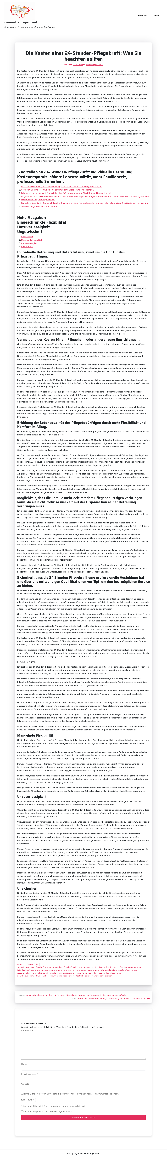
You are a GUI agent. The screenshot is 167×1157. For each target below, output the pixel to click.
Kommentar (27, 1030)
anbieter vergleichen (82, 967)
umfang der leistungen (102, 976)
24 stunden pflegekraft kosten (38, 967)
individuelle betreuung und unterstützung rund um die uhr (42, 970)
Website (25, 1084)
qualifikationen (69, 973)
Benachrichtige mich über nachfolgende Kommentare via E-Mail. (54, 1106)
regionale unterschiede (86, 973)
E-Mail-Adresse (29, 1074)
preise (59, 973)
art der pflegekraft (100, 967)
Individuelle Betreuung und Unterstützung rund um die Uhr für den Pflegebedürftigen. (61, 186)
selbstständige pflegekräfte (108, 973)
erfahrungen (113, 967)
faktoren (123, 967)
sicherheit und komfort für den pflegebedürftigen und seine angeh (46, 976)
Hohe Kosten (27, 236)
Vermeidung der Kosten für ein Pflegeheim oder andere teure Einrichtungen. (57, 189)
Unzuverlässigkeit (29, 243)
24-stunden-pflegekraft (62, 967)
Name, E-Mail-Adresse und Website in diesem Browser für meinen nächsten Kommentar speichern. (71, 1093)
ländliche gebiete (116, 970)
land (106, 970)
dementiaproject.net (20, 22)
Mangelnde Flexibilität (31, 240)
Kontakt (156, 15)
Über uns (142, 15)
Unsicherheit (27, 246)
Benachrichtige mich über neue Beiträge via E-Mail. (47, 1111)
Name (24, 1064)
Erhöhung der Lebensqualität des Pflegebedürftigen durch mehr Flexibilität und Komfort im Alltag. (68, 193)
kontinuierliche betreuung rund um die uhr (86, 970)
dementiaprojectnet (94, 64)
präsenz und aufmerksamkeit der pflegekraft (36, 973)
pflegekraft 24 (32, 964)
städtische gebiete (83, 976)
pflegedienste (131, 970)
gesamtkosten (134, 967)
